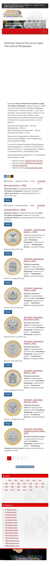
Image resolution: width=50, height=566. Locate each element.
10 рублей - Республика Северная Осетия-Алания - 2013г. (34, 431)
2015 (24, 490)
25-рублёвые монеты (11, 525)
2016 (30, 490)
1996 (33, 480)
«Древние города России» (34, 161)
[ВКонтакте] (5, 176)
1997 (39, 480)
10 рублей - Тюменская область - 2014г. (33, 289)
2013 (12, 490)
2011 (42, 487)
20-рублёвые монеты (11, 522)
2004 (42, 483)
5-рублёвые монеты (11, 517)
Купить (8, 200)
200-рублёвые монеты (11, 533)
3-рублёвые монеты (11, 515)
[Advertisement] (25, 75)
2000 (18, 483)
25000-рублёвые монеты (12, 543)
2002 (30, 483)
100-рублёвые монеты (11, 530)
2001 (24, 483)
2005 (6, 487)
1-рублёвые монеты (11, 509)
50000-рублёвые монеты (12, 546)
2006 (12, 487)
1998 (6, 483)
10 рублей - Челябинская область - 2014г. (33, 260)
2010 (36, 487)
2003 (36, 483)
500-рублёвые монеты (11, 535)
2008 (24, 487)
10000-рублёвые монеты (12, 540)
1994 (21, 480)
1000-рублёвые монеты (12, 538)
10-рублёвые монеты (11, 520)
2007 (18, 487)
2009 (30, 487)
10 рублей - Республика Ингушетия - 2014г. (33, 318)
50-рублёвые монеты (11, 528)
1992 (9, 480)
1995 (27, 480)
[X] (12, 176)
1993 (15, 480)
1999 (12, 483)
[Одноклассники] (8, 176)
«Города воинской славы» (34, 168)
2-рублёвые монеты (11, 512)
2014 (18, 490)
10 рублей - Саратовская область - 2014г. (33, 342)
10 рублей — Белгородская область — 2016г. (34, 231)
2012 (6, 490)
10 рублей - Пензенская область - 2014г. (33, 372)
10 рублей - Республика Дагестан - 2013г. (33, 401)
